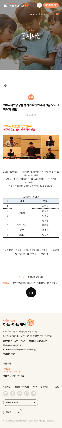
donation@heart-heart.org (23, 349)
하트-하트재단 (19, 5)
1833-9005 (42, 341)
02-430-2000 (18, 341)
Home (31, 14)
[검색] (39, 5)
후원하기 (49, 5)
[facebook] (12, 393)
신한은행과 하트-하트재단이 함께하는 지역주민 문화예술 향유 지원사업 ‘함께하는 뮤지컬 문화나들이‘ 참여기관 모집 (36, 283)
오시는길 (55, 386)
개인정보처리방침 (21, 386)
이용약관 (6, 386)
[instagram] (26, 393)
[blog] (5, 393)
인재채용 (44, 386)
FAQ (35, 386)
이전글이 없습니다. (36, 277)
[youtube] (19, 393)
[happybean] (33, 393)
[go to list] (31, 292)
